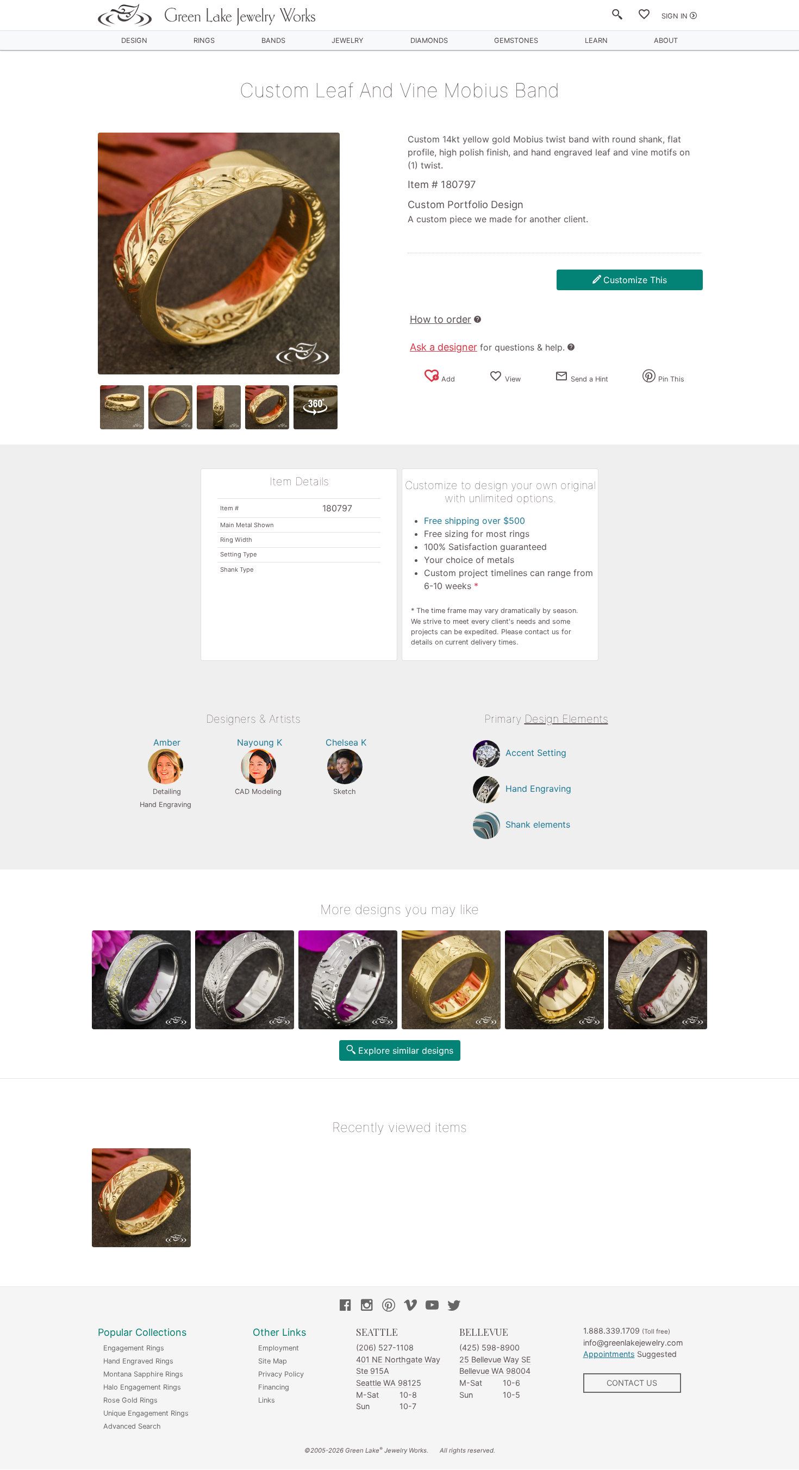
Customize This (635, 279)
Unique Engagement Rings (146, 1413)
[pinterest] (389, 1306)
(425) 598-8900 (489, 1347)
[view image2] (170, 407)
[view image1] (122, 407)
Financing (273, 1387)
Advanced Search (132, 1426)
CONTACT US (632, 1382)
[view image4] (267, 407)
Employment (278, 1348)
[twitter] (454, 1306)
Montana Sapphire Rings (143, 1374)
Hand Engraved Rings (138, 1361)
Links (266, 1400)
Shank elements (537, 824)
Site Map (272, 1361)
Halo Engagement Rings (142, 1387)
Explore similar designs (405, 1050)
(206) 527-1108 (385, 1347)
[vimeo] (410, 1306)
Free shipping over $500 (474, 520)
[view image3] (219, 407)
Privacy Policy (281, 1374)
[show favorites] (644, 16)
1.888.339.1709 (611, 1330)
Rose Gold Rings (130, 1400)
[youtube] (432, 1306)
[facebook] (345, 1306)
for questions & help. (487, 347)
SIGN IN (674, 16)
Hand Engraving (538, 788)
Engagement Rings (133, 1348)
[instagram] (367, 1306)
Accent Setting (535, 752)
